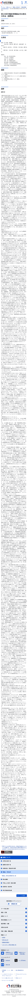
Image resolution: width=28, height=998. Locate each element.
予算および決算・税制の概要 (9, 883)
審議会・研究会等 (7, 872)
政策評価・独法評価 (7, 886)
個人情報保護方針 (20, 970)
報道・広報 (4, 912)
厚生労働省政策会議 (7, 890)
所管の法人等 (5, 940)
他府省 (3, 937)
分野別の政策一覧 (7, 861)
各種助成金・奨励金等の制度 (9, 868)
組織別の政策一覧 (7, 864)
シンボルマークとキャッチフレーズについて (7, 975)
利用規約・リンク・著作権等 (7, 971)
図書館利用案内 (5, 942)
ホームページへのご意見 (7, 980)
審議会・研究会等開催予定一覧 (9, 875)
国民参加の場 (14, 903)
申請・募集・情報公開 (7, 931)
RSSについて (19, 978)
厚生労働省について (6, 920)
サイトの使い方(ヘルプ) (7, 978)
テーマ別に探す (5, 908)
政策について (4, 916)
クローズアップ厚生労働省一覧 (9, 944)
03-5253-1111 (14, 992)
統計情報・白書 (5, 923)
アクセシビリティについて (21, 975)
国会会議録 (5, 879)
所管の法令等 (4, 927)
